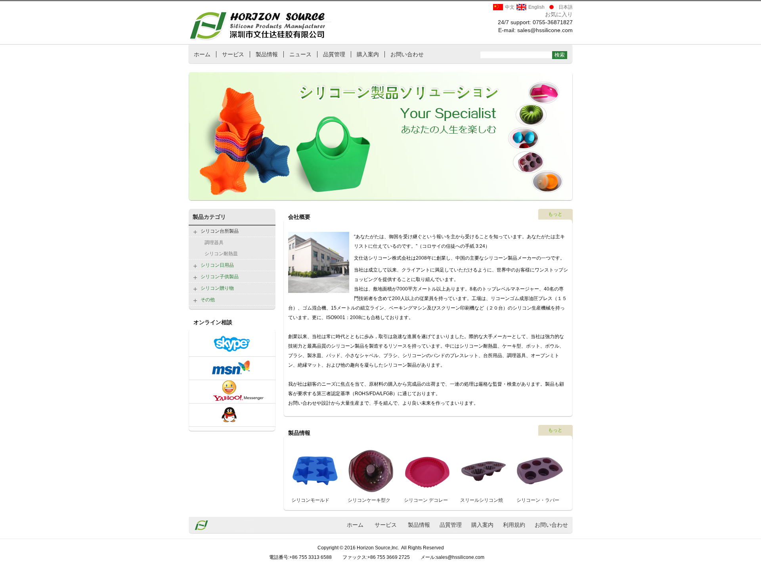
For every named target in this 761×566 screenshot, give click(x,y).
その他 (208, 299)
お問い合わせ (407, 54)
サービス (233, 54)
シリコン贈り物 (217, 288)
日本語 (565, 7)
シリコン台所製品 (220, 231)
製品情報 (267, 54)
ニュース (300, 54)
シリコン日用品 (217, 265)
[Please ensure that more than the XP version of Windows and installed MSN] (232, 376)
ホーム (202, 54)
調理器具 (214, 242)
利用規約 (514, 525)
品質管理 (334, 54)
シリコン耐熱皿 (221, 253)
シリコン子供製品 (220, 276)
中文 (509, 7)
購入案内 (368, 54)
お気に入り (559, 14)
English (536, 7)
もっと (555, 214)
